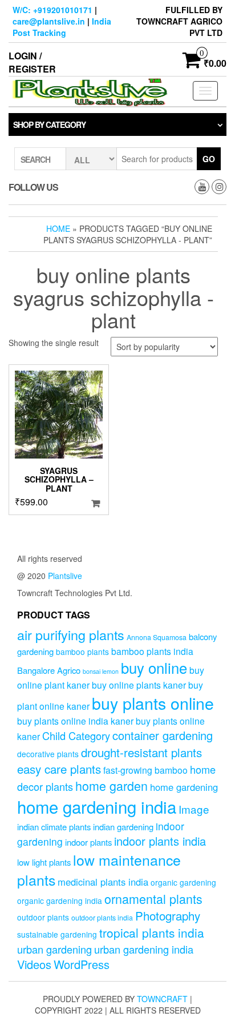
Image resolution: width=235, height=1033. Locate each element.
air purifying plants (70, 634)
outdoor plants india (102, 918)
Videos (34, 964)
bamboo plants (82, 651)
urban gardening (54, 949)
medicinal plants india (103, 882)
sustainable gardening (57, 934)
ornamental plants (153, 898)
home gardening (184, 787)
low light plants (44, 862)
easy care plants (59, 768)
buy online (154, 667)
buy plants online (153, 702)
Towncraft (162, 998)
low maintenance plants (99, 869)
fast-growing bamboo (145, 769)
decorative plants (48, 753)
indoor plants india (160, 841)
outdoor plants (43, 917)
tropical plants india (151, 932)
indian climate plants (54, 827)
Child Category (76, 735)
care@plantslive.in (49, 21)
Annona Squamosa (157, 637)
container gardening (162, 735)
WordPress (82, 964)
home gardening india (96, 806)
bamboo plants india (152, 651)
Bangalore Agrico (48, 670)
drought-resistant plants (141, 752)
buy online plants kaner (139, 684)
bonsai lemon (101, 671)
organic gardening (183, 882)
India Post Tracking (62, 26)
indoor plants (88, 842)
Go (208, 158)
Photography (167, 915)
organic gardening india (59, 900)
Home (58, 228)
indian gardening (123, 827)
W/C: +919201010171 (52, 9)
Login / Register (32, 62)
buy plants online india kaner (75, 720)
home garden (111, 785)
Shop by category (49, 124)
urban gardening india (143, 949)
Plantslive (65, 575)
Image (194, 809)
